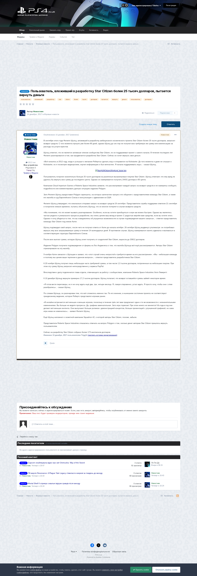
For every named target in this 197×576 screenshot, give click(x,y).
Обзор (22, 30)
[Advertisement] (98, 68)
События (63, 37)
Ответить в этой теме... (44, 424)
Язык (73, 551)
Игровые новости (51, 114)
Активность (93, 30)
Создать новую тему (148, 124)
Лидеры (52, 37)
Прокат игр (70, 30)
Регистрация (171, 5)
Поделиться (148, 113)
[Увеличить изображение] (110, 170)
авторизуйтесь (98, 410)
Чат (73, 37)
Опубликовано (56, 135)
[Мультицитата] (45, 343)
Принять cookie (142, 570)
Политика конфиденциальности (96, 551)
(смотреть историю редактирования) (102, 335)
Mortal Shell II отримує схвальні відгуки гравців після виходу (54, 483)
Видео (105, 30)
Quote (52, 343)
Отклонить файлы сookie (166, 570)
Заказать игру (55, 30)
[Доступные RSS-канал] (177, 496)
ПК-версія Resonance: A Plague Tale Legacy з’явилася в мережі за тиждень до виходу (65, 473)
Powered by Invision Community (98, 557)
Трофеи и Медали (36, 37)
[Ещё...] (175, 134)
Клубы (81, 30)
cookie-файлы (35, 570)
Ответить (171, 124)
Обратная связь (119, 551)
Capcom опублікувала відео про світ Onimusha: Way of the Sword (56, 463)
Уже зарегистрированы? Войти (146, 6)
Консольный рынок (37, 30)
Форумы (21, 37)
